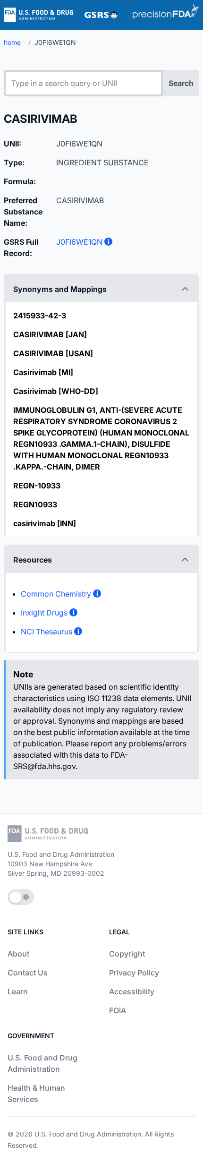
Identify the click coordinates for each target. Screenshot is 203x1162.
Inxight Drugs (44, 612)
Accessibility (131, 991)
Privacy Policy (134, 972)
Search (181, 83)
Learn (18, 991)
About (18, 953)
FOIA (117, 1010)
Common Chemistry (56, 593)
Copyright (127, 953)
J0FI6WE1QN (79, 242)
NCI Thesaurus (46, 631)
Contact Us (28, 972)
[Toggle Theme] (21, 897)
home (12, 42)
